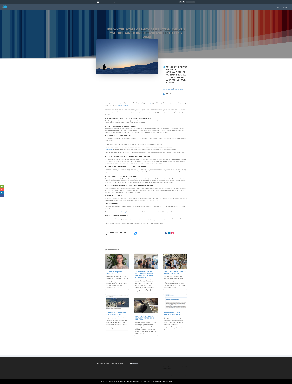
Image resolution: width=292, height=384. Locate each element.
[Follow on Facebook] (166, 233)
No (181, 381)
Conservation (170, 89)
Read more (187, 381)
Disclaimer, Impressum (103, 363)
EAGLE (150, 103)
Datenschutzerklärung (117, 363)
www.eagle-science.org (123, 105)
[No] (290, 381)
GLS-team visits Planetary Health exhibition (175, 273)
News (176, 89)
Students (180, 89)
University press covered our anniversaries (116, 313)
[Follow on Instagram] (172, 233)
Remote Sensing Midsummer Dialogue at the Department (121, 2)
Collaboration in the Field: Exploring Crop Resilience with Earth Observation (144, 274)
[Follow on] (175, 233)
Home (278, 7)
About (285, 7)
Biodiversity (177, 88)
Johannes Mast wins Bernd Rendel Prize (172, 313)
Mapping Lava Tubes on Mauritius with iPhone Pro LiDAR (144, 318)
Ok (177, 381)
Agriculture (169, 88)
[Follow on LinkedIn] (169, 233)
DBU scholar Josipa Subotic (114, 273)
